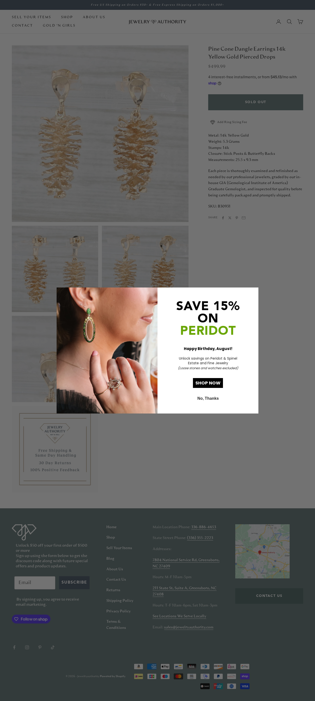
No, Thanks (208, 398)
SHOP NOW (207, 383)
